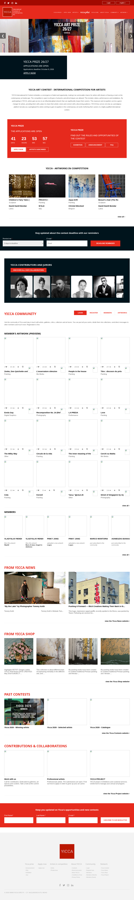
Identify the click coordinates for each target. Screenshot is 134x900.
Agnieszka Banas (120, 539)
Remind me (7, 239)
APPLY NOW (29, 73)
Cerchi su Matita (108, 454)
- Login (88, 868)
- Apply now (41, 868)
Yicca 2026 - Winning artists (16, 727)
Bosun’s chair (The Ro (108, 200)
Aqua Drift (73, 200)
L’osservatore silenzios (46, 371)
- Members (89, 872)
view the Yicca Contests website (115, 733)
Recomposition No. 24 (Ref (48, 413)
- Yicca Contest (104, 868)
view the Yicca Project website (116, 794)
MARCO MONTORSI (99, 539)
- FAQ (26, 870)
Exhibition (77, 145)
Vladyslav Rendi (13, 539)
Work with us (10, 779)
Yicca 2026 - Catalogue (100, 727)
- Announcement (29, 868)
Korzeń (39, 495)
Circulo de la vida (44, 454)
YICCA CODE (95, 12)
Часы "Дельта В (76, 495)
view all (121, 217)
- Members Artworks (91, 875)
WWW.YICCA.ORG (16, 892)
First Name (8, 815)
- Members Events (91, 877)
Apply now (67, 12)
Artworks (122, 313)
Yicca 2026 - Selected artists (59, 727)
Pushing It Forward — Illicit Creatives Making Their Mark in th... (97, 606)
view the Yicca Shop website (117, 682)
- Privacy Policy (75, 877)
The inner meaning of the (80, 454)
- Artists (52, 868)
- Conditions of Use (76, 875)
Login (108, 3)
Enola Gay (9, 413)
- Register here (90, 870)
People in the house (77, 371)
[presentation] (13, 287)
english (122, 3)
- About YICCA (75, 872)
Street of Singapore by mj (112, 495)
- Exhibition (28, 872)
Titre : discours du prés (111, 371)
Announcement (95, 145)
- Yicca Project (104, 875)
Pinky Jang (53, 539)
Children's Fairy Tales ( (19, 200)
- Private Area (54, 870)
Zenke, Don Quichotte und (16, 371)
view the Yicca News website (117, 621)
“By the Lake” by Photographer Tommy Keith (24, 606)
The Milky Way (10, 454)
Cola (6, 495)
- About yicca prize (76, 870)
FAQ (111, 145)
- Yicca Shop (104, 872)
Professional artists (56, 779)
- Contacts (74, 868)
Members (108, 313)
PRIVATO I (43, 200)
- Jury (26, 875)
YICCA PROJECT (97, 779)
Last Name (41, 815)
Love (103, 413)
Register (94, 313)
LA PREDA (73, 413)
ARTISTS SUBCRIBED (37, 149)
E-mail (49, 239)
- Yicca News (104, 870)
